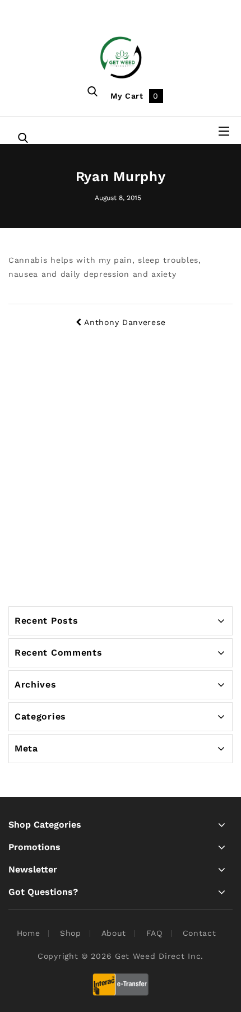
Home (28, 933)
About (114, 933)
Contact (199, 933)
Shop (70, 933)
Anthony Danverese (124, 322)
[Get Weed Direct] (121, 56)
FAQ (154, 933)
